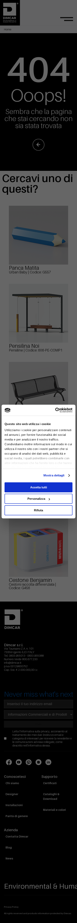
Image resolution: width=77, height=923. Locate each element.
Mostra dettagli (54, 475)
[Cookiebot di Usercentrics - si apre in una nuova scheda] (55, 410)
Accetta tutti (38, 487)
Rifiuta (38, 510)
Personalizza (36, 498)
